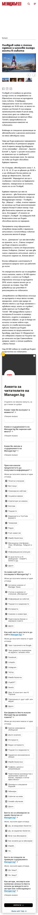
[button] (29, 75)
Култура (5, 38)
